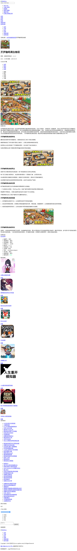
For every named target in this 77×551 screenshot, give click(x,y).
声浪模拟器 (7, 434)
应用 (5, 31)
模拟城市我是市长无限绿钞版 (11, 443)
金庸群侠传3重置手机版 (10, 483)
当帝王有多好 (7, 439)
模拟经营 (13, 37)
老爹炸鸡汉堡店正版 (9, 445)
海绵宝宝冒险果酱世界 (10, 485)
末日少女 (6, 5)
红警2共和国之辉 (8, 13)
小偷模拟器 (7, 425)
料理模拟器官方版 (8, 473)
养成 (5, 67)
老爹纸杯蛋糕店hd (8, 436)
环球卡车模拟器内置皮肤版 (11, 471)
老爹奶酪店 (7, 497)
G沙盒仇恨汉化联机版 (9, 423)
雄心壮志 (6, 469)
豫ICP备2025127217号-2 (7, 546)
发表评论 (16, 524)
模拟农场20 (7, 459)
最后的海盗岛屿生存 (9, 496)
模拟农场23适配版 (8, 460)
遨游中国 (6, 12)
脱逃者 (5, 8)
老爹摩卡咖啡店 (8, 474)
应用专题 (6, 34)
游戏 (10, 37)
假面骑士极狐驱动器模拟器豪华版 (13, 490)
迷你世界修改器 (8, 476)
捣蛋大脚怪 (7, 10)
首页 (5, 27)
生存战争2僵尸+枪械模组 (10, 446)
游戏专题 (6, 33)
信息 (5, 76)
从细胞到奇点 (7, 501)
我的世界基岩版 (8, 477)
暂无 (11, 255)
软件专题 (6, 540)
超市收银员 (7, 479)
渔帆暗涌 (6, 486)
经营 (5, 69)
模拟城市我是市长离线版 (10, 456)
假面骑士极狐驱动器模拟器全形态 (13, 488)
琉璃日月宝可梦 (8, 480)
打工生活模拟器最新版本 (10, 426)
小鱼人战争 (7, 7)
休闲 (5, 64)
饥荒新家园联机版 (8, 448)
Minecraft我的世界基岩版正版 (11, 440)
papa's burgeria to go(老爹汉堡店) (12, 468)
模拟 (5, 66)
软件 (5, 30)
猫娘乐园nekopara (8, 453)
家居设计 (6, 463)
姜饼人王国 (7, 457)
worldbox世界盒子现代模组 (11, 449)
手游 (5, 28)
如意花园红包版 (8, 451)
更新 (5, 75)
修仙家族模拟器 (8, 454)
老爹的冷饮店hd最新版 (10, 491)
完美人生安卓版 (8, 428)
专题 (5, 78)
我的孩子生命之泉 (8, 429)
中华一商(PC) (7, 493)
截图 (5, 72)
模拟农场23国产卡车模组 (10, 431)
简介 (5, 73)
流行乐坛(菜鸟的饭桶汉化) (11, 465)
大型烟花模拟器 (8, 499)
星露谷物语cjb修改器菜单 (10, 466)
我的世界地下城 (8, 437)
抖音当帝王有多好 (8, 432)
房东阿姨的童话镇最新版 (10, 494)
